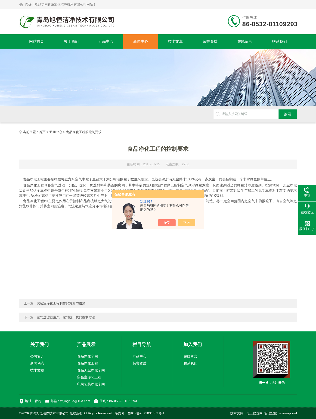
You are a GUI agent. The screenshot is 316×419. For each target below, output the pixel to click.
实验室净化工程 (89, 377)
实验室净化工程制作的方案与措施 (61, 303)
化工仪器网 (254, 413)
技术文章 (175, 41)
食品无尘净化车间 (91, 370)
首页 (42, 132)
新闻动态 (37, 363)
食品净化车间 (87, 356)
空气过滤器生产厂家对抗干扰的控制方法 (66, 317)
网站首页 (36, 41)
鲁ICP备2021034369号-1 (146, 413)
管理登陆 (270, 413)
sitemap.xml (288, 413)
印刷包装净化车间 (91, 384)
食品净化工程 (87, 363)
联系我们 (279, 41)
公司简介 (37, 356)
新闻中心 (140, 41)
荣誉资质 (210, 41)
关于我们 (71, 41)
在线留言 (244, 41)
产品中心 (106, 41)
